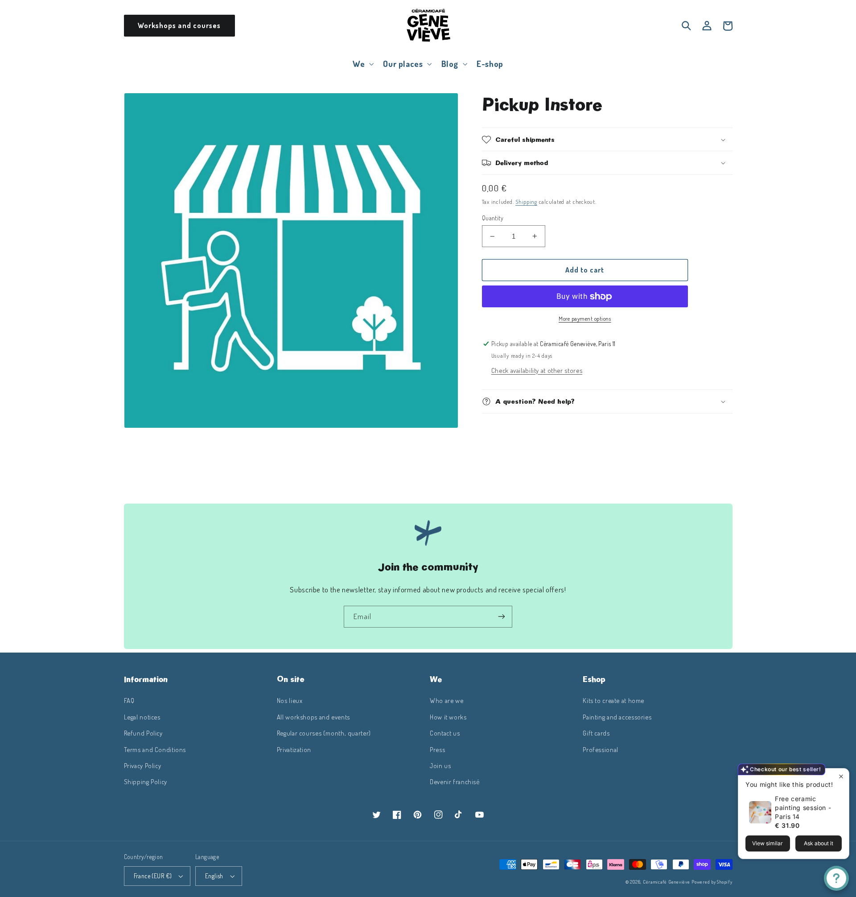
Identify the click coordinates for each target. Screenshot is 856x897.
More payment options (585, 318)
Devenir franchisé (455, 781)
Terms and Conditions (155, 749)
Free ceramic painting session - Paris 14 (803, 807)
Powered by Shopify (711, 882)
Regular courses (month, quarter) (324, 733)
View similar (767, 843)
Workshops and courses (179, 25)
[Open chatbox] (836, 878)
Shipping (526, 201)
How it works (448, 717)
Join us (440, 765)
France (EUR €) (153, 876)
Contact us (445, 733)
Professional (600, 749)
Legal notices (142, 717)
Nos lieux (290, 700)
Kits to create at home (613, 700)
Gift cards (596, 733)
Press (437, 749)
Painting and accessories (617, 717)
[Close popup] (841, 776)
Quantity (492, 218)
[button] (362, 63)
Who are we (446, 700)
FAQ (129, 700)
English (214, 876)
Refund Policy (143, 733)
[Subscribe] (501, 617)
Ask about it (818, 843)
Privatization (294, 749)
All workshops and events (313, 717)
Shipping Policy (145, 781)
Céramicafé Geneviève (666, 882)
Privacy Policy (142, 765)
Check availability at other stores (536, 370)
